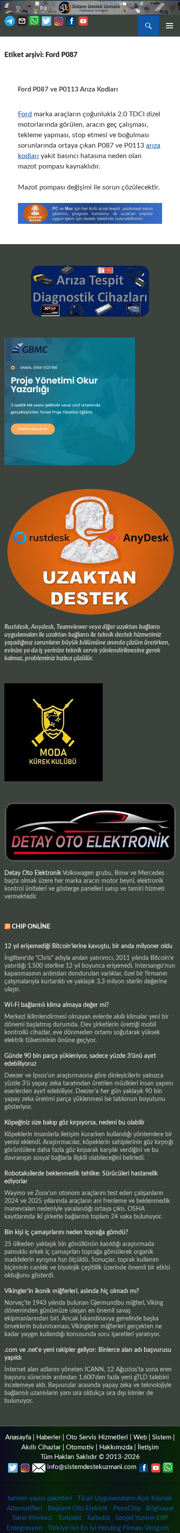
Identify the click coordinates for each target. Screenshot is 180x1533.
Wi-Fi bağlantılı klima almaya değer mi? (56, 1005)
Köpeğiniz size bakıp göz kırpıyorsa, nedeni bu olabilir (74, 1123)
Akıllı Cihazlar (41, 1447)
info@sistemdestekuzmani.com (91, 1467)
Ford (25, 114)
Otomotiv (80, 1447)
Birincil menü (169, 25)
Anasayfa (18, 1437)
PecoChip (127, 1508)
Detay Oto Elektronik (32, 873)
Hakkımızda (115, 1447)
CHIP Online (31, 927)
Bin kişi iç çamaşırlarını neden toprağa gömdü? (66, 1232)
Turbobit (69, 1518)
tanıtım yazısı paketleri (40, 1498)
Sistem (161, 1437)
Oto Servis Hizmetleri (97, 1437)
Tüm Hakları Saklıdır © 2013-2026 (90, 1457)
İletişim (148, 1447)
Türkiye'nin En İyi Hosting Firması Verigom (109, 1528)
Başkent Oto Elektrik (78, 1508)
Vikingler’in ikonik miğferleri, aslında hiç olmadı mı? (71, 1291)
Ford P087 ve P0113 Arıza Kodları (68, 89)
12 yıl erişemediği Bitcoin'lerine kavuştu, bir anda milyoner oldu (88, 946)
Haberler (48, 1437)
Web (140, 1437)
